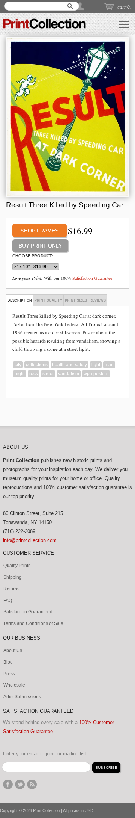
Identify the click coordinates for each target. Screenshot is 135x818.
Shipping (12, 577)
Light (96, 364)
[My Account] (80, 6)
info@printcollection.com (30, 540)
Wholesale (14, 685)
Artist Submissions (22, 697)
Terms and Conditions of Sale (33, 624)
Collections (37, 364)
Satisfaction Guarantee (92, 278)
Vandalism (68, 373)
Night (20, 373)
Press (9, 674)
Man (109, 364)
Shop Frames (39, 231)
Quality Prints (16, 566)
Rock (33, 373)
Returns (11, 589)
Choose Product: (32, 256)
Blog (8, 662)
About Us (12, 651)
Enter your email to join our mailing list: (45, 753)
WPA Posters (96, 373)
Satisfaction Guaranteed (27, 612)
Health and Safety (69, 364)
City (18, 364)
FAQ (7, 601)
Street (48, 373)
